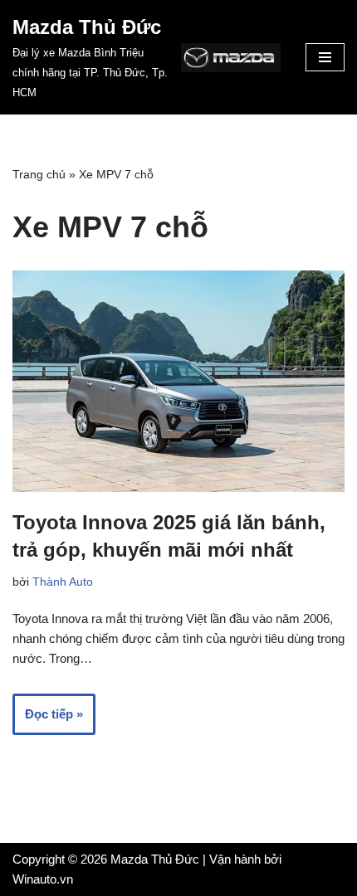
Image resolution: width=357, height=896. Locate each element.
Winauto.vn (42, 879)
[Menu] (325, 57)
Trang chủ (39, 174)
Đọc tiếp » (47, 720)
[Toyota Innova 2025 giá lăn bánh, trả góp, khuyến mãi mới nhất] (178, 381)
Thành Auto (62, 582)
